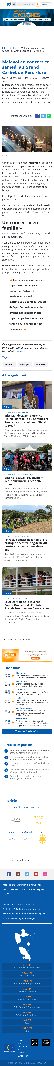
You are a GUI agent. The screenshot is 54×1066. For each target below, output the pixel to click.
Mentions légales (37, 913)
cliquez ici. (21, 351)
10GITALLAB (41, 1063)
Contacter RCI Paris (11, 909)
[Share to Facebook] (37, 116)
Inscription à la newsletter (28, 884)
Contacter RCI (29, 904)
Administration (9, 918)
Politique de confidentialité (15, 913)
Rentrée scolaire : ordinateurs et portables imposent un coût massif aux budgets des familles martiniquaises (32, 723)
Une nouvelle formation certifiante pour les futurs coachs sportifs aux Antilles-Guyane (30, 712)
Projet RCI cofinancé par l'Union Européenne (21, 1048)
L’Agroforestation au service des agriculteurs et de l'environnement (30, 684)
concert (9, 364)
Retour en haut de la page (19, 639)
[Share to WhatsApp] (49, 116)
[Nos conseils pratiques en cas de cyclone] (40, 20)
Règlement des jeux (26, 918)
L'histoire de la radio (12, 904)
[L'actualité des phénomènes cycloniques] (14, 20)
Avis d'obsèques (10, 889)
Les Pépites (38, 889)
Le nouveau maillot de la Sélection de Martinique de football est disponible (32, 676)
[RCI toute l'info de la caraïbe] (9, 4)
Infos (4, 884)
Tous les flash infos (27, 731)
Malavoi (41, 364)
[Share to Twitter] (43, 116)
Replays (11, 884)
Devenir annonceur (30, 909)
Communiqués (26, 889)
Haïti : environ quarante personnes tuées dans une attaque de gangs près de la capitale (32, 702)
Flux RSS (6, 894)
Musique (25, 364)
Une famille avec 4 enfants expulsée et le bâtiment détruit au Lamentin (32, 693)
